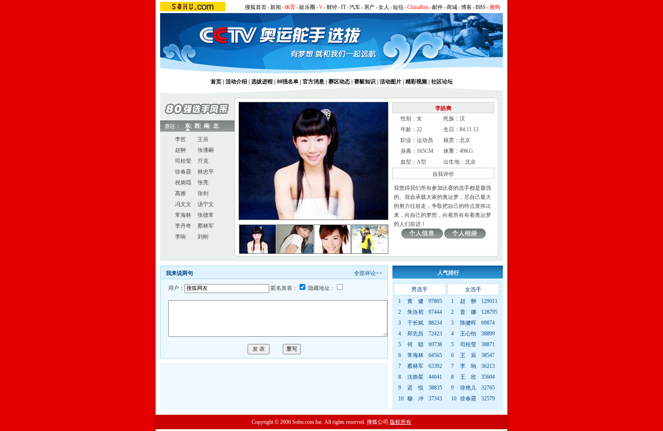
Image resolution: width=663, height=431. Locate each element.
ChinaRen (417, 7)
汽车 (355, 7)
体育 (290, 7)
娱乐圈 (307, 7)
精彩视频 (416, 81)
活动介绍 (236, 81)
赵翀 (180, 150)
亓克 (203, 161)
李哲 (180, 139)
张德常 (206, 215)
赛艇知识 (365, 81)
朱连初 (415, 312)
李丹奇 (183, 226)
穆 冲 (415, 398)
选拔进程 (262, 81)
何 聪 (415, 344)
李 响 (468, 366)
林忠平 (206, 172)
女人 (383, 7)
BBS (480, 7)
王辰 (203, 139)
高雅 (180, 193)
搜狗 (494, 7)
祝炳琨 (183, 182)
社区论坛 (442, 81)
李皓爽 (443, 108)
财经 (332, 7)
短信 (398, 7)
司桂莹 (183, 161)
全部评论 (365, 273)
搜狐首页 (256, 7)
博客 (466, 7)
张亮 (203, 182)
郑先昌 (415, 333)
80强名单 (288, 81)
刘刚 (203, 237)
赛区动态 (339, 81)
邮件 (437, 7)
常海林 (183, 215)
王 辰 (468, 355)
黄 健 (415, 301)
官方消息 (313, 81)
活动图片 (390, 81)
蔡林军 (206, 226)
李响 (180, 237)
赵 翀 (468, 301)
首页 (216, 81)
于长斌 (415, 323)
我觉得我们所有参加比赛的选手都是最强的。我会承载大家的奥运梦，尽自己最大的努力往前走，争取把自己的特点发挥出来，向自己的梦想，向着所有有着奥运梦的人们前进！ (442, 206)
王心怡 (468, 333)
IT (343, 7)
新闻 (275, 7)
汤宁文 (206, 204)
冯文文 (183, 204)
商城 (452, 7)
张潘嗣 (206, 150)
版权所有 (400, 422)
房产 (369, 7)
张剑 (203, 193)
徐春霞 (183, 172)
